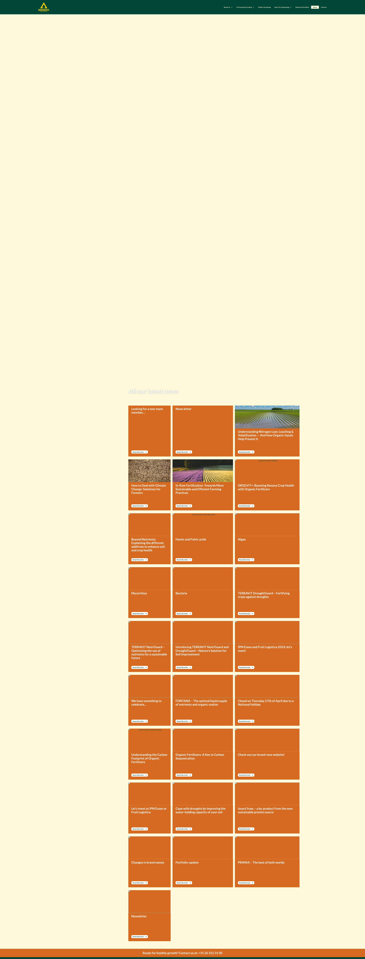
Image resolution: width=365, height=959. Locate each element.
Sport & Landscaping (281, 7)
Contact (324, 7)
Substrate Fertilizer (302, 7)
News (315, 7)
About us (227, 7)
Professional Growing (244, 7)
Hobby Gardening (264, 7)
